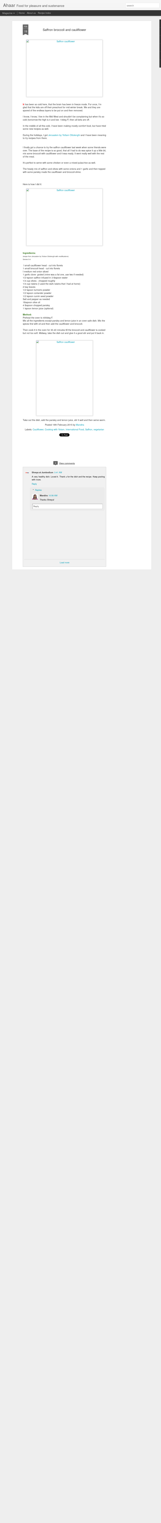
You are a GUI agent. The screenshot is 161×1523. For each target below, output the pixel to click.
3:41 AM (58, 472)
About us (31, 12)
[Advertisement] (123, 74)
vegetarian (99, 429)
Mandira (80, 424)
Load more (64, 562)
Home (22, 12)
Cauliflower (38, 429)
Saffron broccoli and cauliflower (64, 29)
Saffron (88, 429)
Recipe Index (44, 12)
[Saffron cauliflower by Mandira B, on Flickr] (64, 41)
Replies (38, 489)
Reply (34, 483)
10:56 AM (53, 495)
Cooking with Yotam (54, 429)
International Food (75, 429)
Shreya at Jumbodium (42, 472)
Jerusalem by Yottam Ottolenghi (64, 135)
